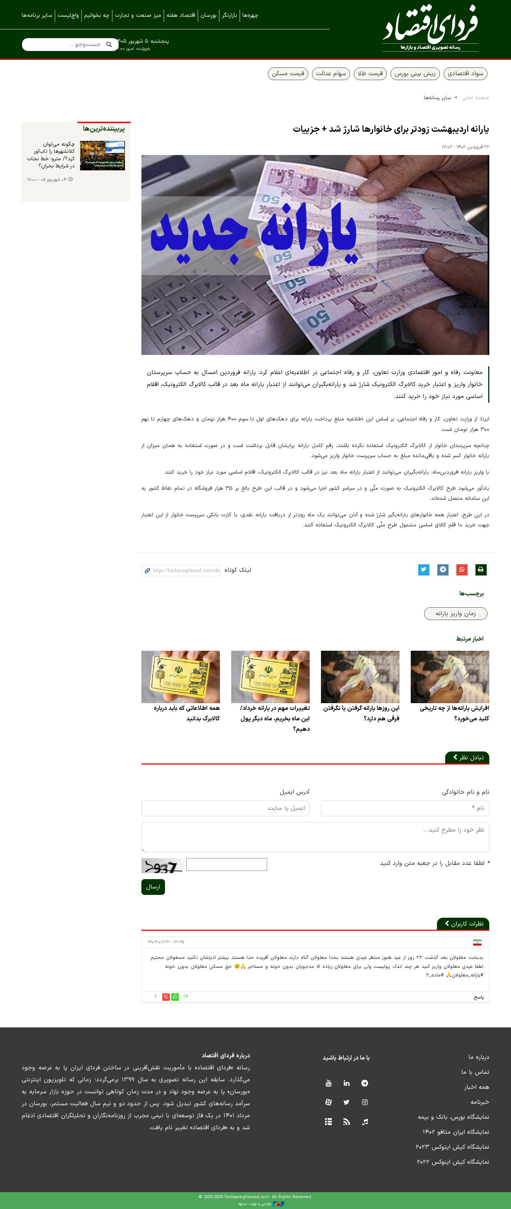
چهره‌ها (250, 15)
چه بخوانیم (97, 15)
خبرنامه (480, 1102)
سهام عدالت (331, 73)
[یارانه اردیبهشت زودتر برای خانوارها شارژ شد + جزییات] (315, 255)
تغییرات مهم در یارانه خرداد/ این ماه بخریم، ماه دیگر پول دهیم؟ (275, 719)
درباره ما (478, 1057)
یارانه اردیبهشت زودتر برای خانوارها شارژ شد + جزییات (391, 129)
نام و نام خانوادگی (465, 792)
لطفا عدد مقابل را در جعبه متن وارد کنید (434, 863)
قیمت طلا (370, 73)
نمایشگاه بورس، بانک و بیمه (453, 1117)
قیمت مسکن (288, 73)
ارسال (153, 887)
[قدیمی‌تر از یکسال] (450, 677)
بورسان (209, 15)
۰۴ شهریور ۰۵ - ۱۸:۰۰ (47, 180)
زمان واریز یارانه (456, 613)
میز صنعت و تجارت (138, 15)
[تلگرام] (365, 1084)
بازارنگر (229, 15)
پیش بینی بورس (415, 73)
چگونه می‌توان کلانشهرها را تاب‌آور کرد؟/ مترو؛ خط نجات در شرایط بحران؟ (51, 155)
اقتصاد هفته (180, 15)
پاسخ (479, 997)
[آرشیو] (328, 1122)
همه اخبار (476, 1087)
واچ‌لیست (68, 15)
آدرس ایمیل (295, 792)
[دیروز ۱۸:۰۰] (102, 156)
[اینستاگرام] (365, 1103)
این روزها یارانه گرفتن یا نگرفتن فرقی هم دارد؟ (361, 713)
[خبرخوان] (346, 1122)
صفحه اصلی (475, 98)
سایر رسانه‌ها (437, 98)
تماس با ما (475, 1072)
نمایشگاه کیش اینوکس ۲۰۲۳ (452, 1147)
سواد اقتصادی (465, 73)
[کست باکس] (365, 1122)
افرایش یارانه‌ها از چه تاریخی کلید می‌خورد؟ (454, 713)
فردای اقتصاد (420, 29)
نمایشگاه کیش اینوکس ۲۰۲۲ (453, 1162)
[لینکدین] (346, 1084)
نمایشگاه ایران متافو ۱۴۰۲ (456, 1132)
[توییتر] (346, 1103)
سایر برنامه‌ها (37, 15)
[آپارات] (328, 1103)
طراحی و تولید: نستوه (254, 1204)
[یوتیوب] (328, 1084)
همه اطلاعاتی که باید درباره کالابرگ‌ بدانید (187, 713)
